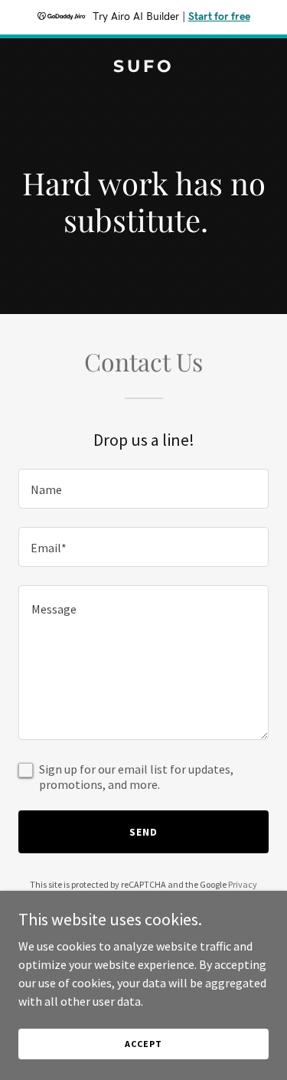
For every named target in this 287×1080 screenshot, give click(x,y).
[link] (143, 67)
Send (143, 832)
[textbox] (143, 489)
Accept (143, 1043)
